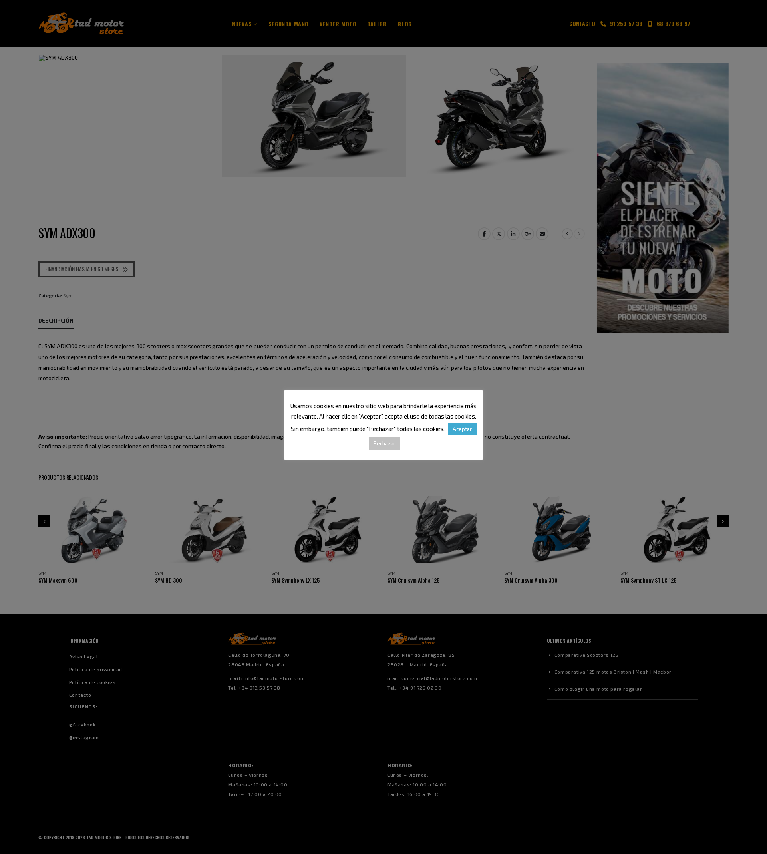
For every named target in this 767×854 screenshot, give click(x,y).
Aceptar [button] (462, 429)
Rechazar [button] (384, 443)
